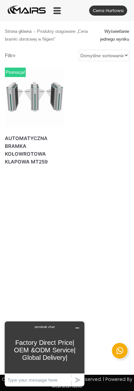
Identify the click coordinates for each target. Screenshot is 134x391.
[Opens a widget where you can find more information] (44, 354)
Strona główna (18, 31)
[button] (57, 10)
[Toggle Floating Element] (119, 350)
